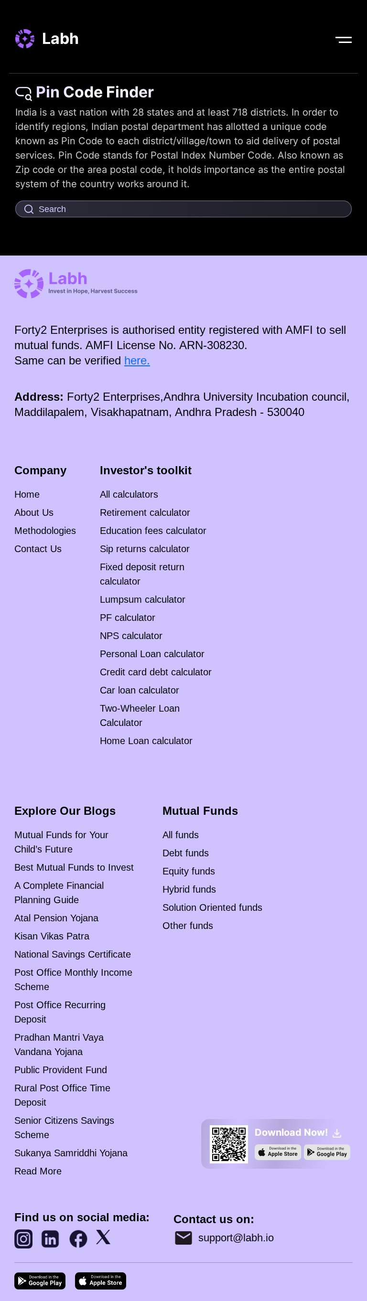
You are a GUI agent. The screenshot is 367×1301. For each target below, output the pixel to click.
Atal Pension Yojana (56, 918)
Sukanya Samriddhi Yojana (71, 1153)
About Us (34, 512)
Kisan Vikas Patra (51, 936)
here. (137, 360)
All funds (180, 835)
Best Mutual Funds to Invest (74, 867)
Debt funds (185, 853)
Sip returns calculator (145, 549)
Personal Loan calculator (152, 654)
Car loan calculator (139, 690)
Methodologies (45, 530)
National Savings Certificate (72, 954)
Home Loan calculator (146, 741)
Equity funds (188, 871)
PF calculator (127, 617)
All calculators (129, 494)
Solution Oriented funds (212, 907)
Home (27, 494)
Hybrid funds (189, 889)
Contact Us (38, 549)
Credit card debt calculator (156, 672)
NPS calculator (131, 635)
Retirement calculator (145, 512)
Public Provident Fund (60, 1070)
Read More (38, 1171)
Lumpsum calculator (142, 599)
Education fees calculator (153, 530)
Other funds (187, 925)
